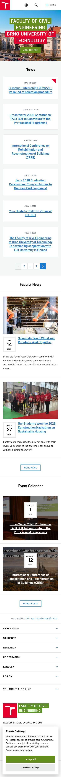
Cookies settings (30, 767)
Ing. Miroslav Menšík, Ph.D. (44, 618)
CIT (28, 618)
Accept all (30, 759)
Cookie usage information (19, 750)
